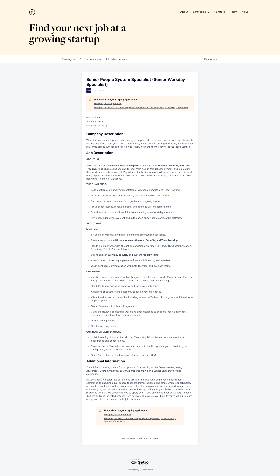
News (245, 12)
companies (90, 59)
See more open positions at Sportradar (140, 438)
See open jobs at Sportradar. (107, 103)
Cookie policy (147, 470)
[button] (200, 12)
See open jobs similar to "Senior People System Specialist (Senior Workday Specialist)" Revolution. (141, 107)
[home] (32, 12)
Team (233, 12)
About (184, 12)
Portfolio (219, 12)
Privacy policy (133, 470)
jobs (68, 59)
